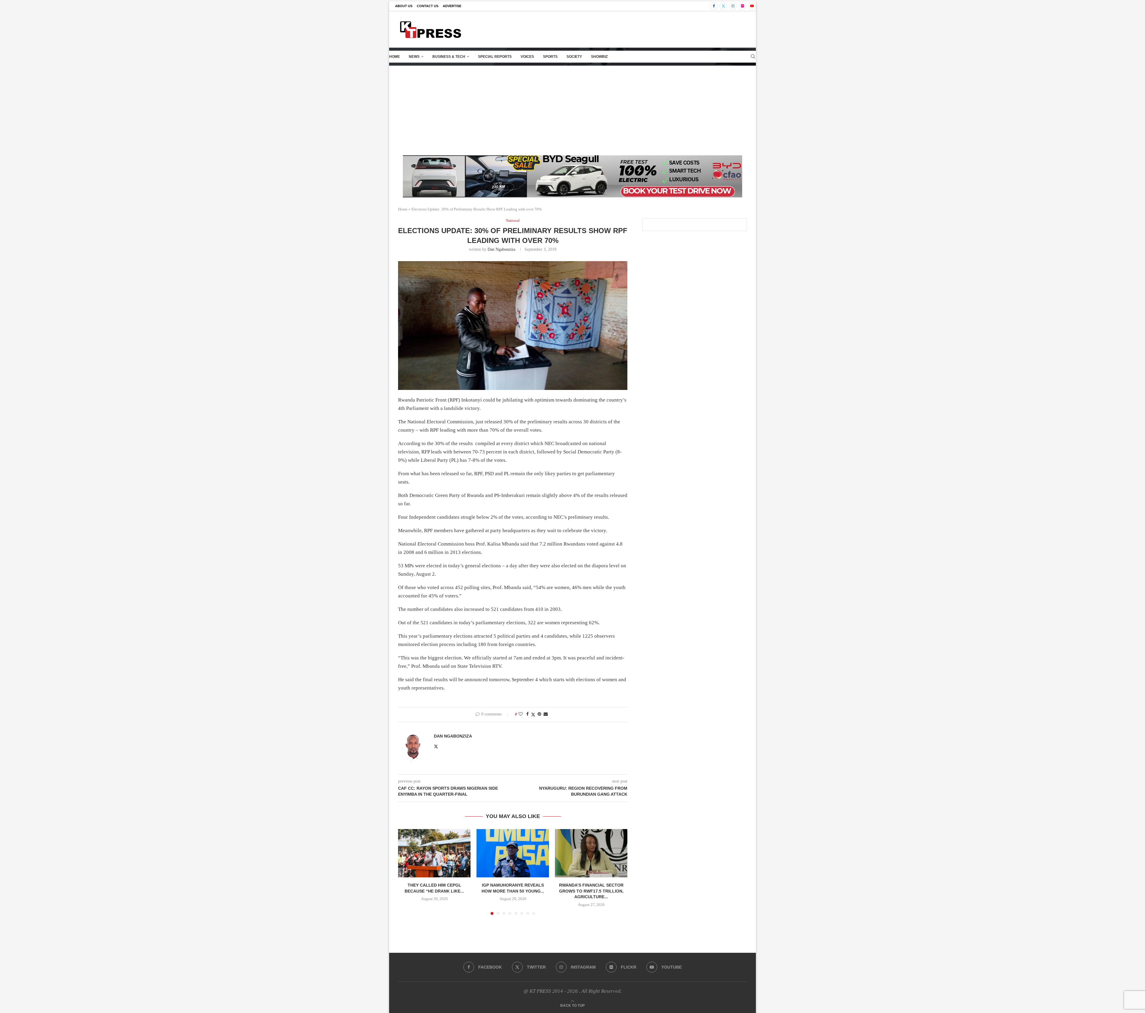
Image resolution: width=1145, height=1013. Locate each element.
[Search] (753, 56)
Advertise (452, 6)
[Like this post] (521, 714)
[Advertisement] (572, 110)
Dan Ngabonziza (501, 249)
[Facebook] (714, 6)
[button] (406, 872)
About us (403, 6)
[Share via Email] (546, 714)
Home (394, 57)
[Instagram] (733, 6)
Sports (550, 57)
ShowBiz (599, 57)
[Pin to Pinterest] (539, 714)
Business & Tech (448, 57)
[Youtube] (752, 6)
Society (574, 57)
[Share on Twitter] (533, 714)
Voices (527, 57)
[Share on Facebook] (527, 714)
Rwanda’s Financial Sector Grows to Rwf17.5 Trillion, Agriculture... (591, 891)
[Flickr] (742, 6)
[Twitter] (723, 6)
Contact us (427, 6)
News (414, 57)
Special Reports (495, 57)
